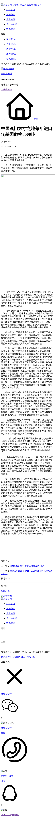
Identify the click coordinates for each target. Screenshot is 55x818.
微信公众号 (6, 728)
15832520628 (7, 776)
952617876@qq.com (10, 814)
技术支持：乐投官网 (10, 657)
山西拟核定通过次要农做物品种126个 (27, 566)
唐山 (23, 657)
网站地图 (31, 657)
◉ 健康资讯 (6, 73)
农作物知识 (6, 89)
